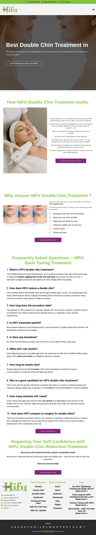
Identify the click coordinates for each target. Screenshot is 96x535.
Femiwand (58, 497)
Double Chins (38, 494)
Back (57, 490)
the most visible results (70, 353)
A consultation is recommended (56, 388)
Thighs (57, 504)
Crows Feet (38, 490)
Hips (57, 501)
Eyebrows (38, 497)
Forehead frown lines (38, 502)
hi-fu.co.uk (48, 531)
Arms (57, 486)
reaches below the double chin (25, 293)
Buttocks (57, 494)
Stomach (57, 508)
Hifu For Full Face (38, 507)
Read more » (81, 491)
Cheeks (38, 486)
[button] (93, 9)
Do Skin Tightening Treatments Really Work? (81, 487)
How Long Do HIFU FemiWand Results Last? (82, 495)
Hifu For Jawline (38, 510)
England (48, 523)
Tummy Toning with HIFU (81, 503)
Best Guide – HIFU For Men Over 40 (82, 510)
